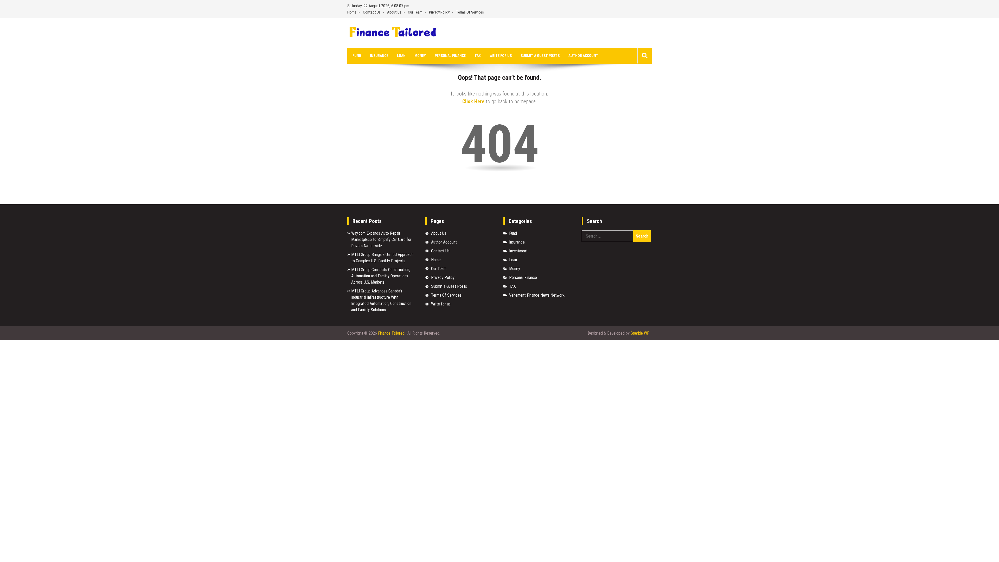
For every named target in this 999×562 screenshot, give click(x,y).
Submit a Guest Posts (540, 56)
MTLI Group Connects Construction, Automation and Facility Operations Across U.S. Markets (380, 276)
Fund (357, 56)
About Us (394, 12)
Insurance (379, 56)
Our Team (415, 12)
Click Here (473, 101)
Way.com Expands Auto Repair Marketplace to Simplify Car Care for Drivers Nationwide (381, 239)
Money (420, 56)
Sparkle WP (640, 333)
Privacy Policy (439, 12)
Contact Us (372, 12)
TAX (478, 56)
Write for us (501, 56)
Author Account (583, 56)
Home (351, 12)
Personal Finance (450, 56)
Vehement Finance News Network (537, 295)
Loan (401, 56)
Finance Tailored (391, 333)
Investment (518, 250)
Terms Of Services (470, 12)
